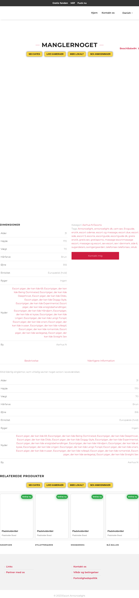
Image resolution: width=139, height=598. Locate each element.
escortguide (103, 236)
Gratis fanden (60, 3)
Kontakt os (108, 12)
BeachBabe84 (128, 48)
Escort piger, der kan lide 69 (27, 288)
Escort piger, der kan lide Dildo (49, 296)
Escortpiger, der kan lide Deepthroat (117, 436)
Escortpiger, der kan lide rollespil (48, 325)
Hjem (94, 12)
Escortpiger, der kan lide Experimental (37, 303)
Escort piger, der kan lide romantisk (39, 329)
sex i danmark (122, 243)
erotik (75, 232)
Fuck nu (82, 3)
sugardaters (78, 247)
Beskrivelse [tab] (31, 360)
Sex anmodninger (100, 54)
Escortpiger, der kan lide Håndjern (33, 310)
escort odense (87, 232)
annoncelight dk (103, 228)
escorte (91, 236)
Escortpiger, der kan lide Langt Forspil (45, 318)
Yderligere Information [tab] (101, 360)
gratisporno (97, 239)
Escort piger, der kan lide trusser (34, 450)
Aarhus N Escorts (92, 225)
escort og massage (107, 232)
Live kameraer (55, 54)
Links (9, 566)
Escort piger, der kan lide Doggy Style (45, 299)
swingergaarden (95, 247)
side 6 (134, 243)
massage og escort (90, 243)
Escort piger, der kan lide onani (30, 321)
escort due (124, 232)
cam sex (118, 228)
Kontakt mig (95, 255)
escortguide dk (119, 236)
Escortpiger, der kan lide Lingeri (41, 447)
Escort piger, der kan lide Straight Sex (117, 454)
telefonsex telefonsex (118, 247)
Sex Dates (34, 54)
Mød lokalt (77, 54)
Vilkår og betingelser (86, 572)
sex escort (107, 243)
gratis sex (84, 239)
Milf (73, 3)
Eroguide (129, 228)
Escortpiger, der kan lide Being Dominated (72, 436)
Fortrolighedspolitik (85, 578)
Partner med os (15, 572)
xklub (134, 247)
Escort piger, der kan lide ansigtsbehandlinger (42, 443)
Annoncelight (85, 228)
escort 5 (81, 236)
